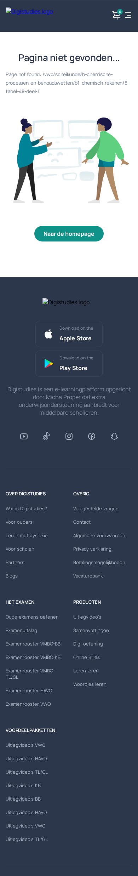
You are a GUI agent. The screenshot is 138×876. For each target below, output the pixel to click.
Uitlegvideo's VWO (25, 745)
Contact (82, 522)
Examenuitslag (21, 630)
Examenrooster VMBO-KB (33, 657)
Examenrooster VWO (28, 704)
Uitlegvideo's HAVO (26, 758)
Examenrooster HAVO (29, 690)
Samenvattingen (91, 630)
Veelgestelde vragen (96, 508)
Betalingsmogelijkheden (99, 562)
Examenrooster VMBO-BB (33, 644)
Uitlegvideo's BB (23, 799)
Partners (15, 562)
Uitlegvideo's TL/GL (27, 772)
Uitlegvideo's (87, 617)
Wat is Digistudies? (26, 508)
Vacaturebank (88, 576)
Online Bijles (86, 657)
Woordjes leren (90, 684)
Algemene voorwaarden (99, 535)
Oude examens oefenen (32, 617)
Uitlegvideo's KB (23, 785)
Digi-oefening (88, 644)
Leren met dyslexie (27, 535)
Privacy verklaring (92, 549)
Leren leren (86, 670)
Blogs (12, 576)
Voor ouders (19, 522)
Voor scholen (20, 549)
